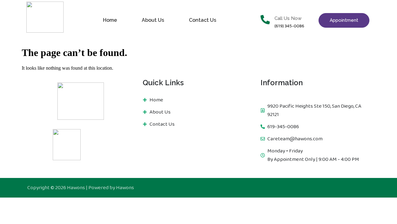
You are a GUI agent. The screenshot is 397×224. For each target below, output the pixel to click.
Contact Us (202, 20)
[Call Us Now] (265, 20)
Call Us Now (287, 18)
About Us (153, 20)
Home (110, 20)
